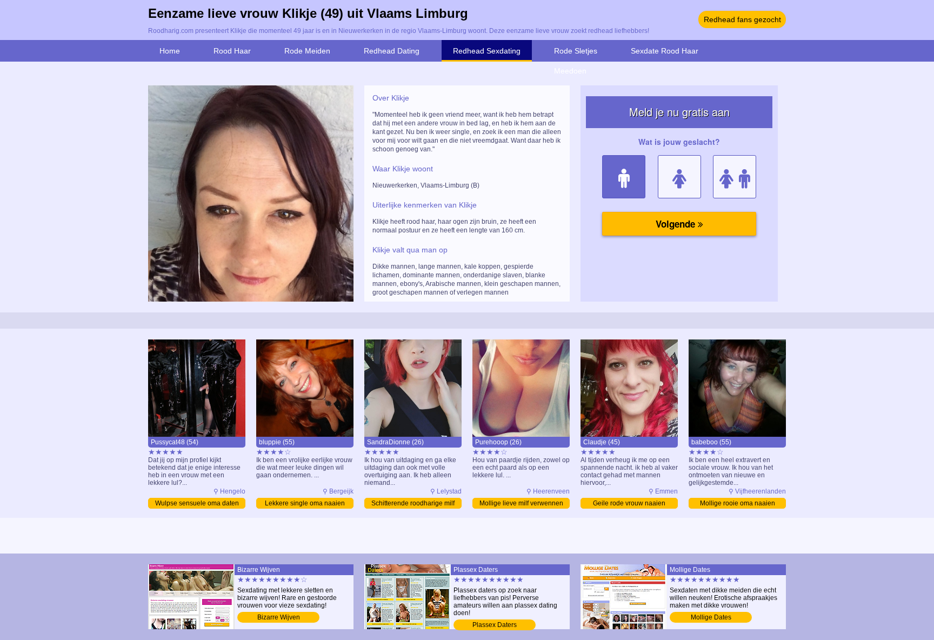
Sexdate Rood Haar (664, 50)
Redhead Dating (391, 50)
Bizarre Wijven (278, 617)
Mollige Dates (711, 617)
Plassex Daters (494, 625)
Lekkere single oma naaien (305, 503)
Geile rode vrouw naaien (629, 503)
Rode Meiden (307, 50)
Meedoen (570, 70)
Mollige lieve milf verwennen (521, 503)
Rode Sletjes (575, 50)
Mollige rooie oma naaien (737, 503)
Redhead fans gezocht (742, 19)
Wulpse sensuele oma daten (197, 503)
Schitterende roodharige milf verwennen (413, 504)
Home (169, 50)
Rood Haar (232, 50)
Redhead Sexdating (487, 50)
